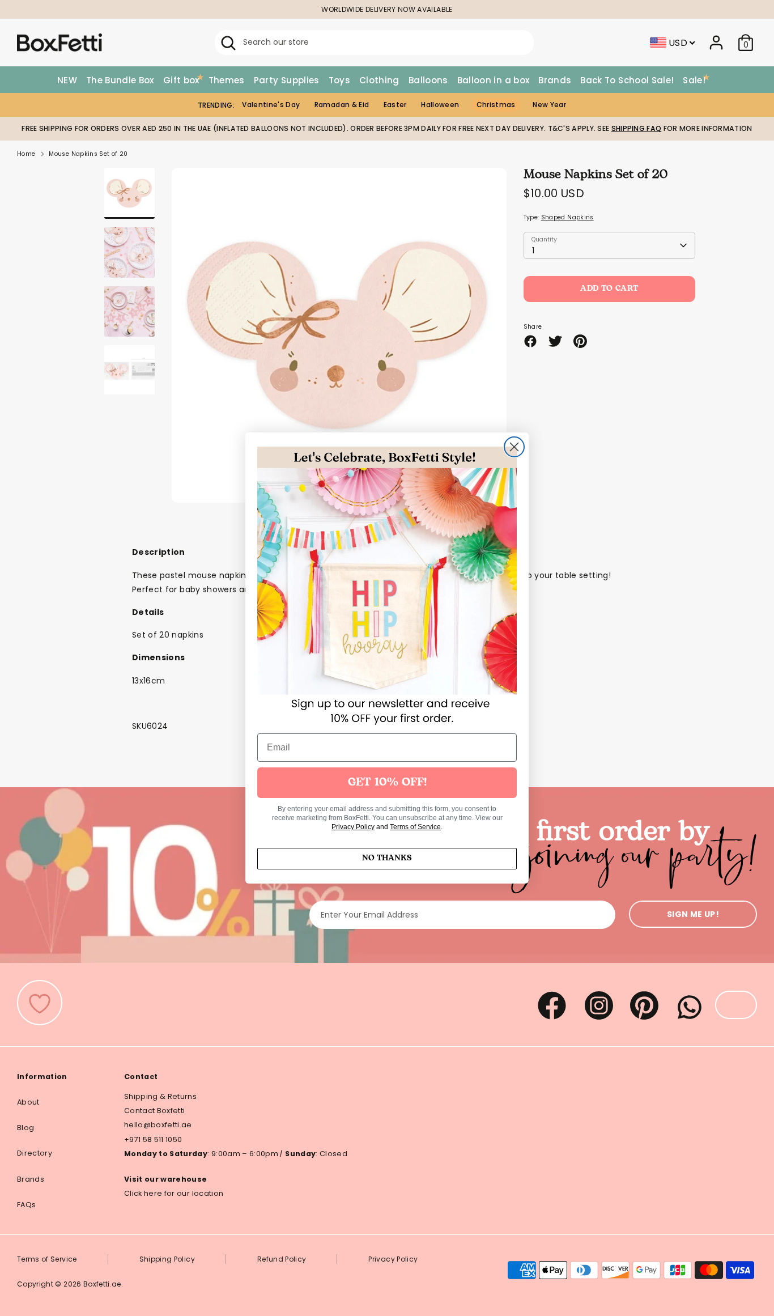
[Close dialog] (514, 447)
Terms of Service (415, 827)
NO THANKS (387, 858)
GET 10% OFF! (387, 782)
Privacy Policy (353, 827)
